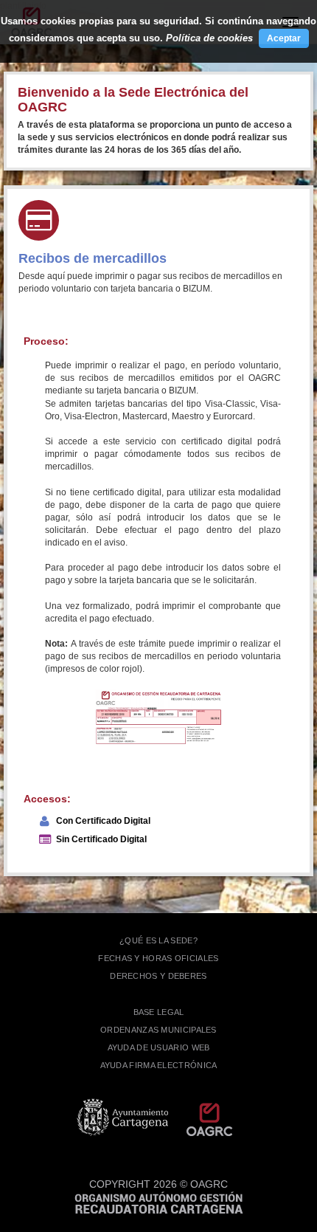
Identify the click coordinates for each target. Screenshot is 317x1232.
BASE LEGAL (158, 1012)
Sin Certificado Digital (101, 839)
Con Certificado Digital (103, 821)
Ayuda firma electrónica (158, 1065)
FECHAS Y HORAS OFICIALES (158, 958)
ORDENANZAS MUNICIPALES (158, 1029)
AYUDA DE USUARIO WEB (159, 1047)
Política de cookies (209, 38)
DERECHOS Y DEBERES (158, 975)
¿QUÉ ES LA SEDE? (158, 940)
